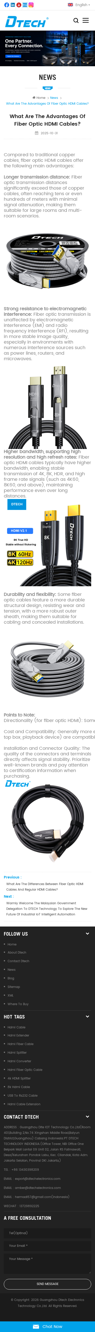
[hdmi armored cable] (47, 668)
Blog (11, 978)
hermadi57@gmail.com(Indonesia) (42, 1197)
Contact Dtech (18, 961)
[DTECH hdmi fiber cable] (47, 262)
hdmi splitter (17, 1052)
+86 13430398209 (25, 1169)
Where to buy (18, 1004)
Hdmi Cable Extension (24, 1104)
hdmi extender (18, 1035)
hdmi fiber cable (20, 1044)
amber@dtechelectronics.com (38, 1188)
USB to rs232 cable (22, 1095)
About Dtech (17, 952)
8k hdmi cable (19, 1087)
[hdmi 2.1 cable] (47, 542)
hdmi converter (19, 1061)
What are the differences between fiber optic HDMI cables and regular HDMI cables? (44, 887)
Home (40, 98)
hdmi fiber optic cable (25, 1070)
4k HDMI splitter (19, 1078)
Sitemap (14, 987)
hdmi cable (16, 1027)
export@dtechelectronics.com (37, 1179)
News (11, 969)
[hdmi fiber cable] (47, 405)
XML (10, 995)
